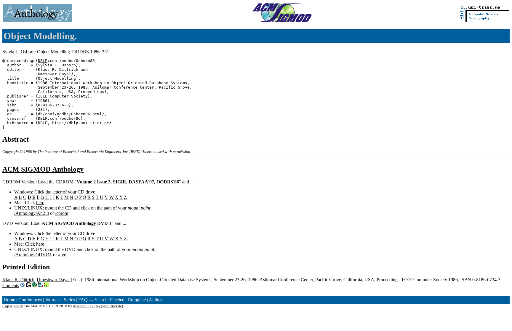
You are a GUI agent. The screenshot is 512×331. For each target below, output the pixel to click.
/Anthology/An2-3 (31, 213)
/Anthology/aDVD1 (33, 254)
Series (69, 299)
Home (9, 299)
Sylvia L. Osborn (18, 51)
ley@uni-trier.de (109, 306)
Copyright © (12, 306)
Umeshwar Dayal (53, 279)
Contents (10, 285)
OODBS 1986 (86, 51)
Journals (52, 299)
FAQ (83, 299)
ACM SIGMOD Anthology (43, 169)
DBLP (42, 60)
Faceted (117, 299)
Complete (137, 299)
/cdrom (61, 213)
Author (155, 299)
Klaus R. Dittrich (18, 279)
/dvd (62, 254)
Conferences (30, 299)
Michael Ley (83, 306)
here (40, 202)
